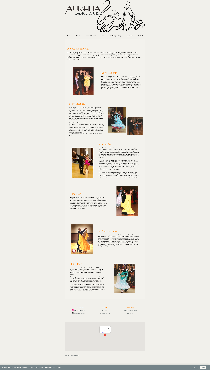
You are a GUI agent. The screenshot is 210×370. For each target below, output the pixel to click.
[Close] (208, 367)
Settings (195, 367)
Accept (203, 367)
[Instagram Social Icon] (73, 310)
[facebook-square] (73, 313)
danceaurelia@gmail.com (130, 310)
